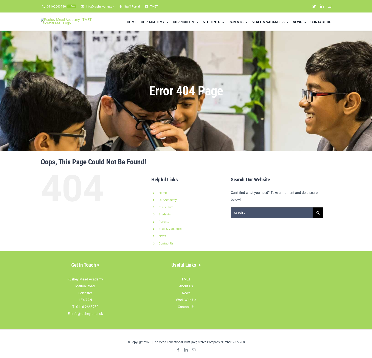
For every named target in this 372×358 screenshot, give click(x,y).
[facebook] (178, 350)
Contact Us (166, 243)
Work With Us (186, 300)
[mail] (329, 6)
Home (163, 193)
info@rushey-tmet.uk (87, 314)
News (186, 293)
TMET (186, 279)
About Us (186, 286)
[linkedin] (322, 6)
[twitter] (314, 6)
